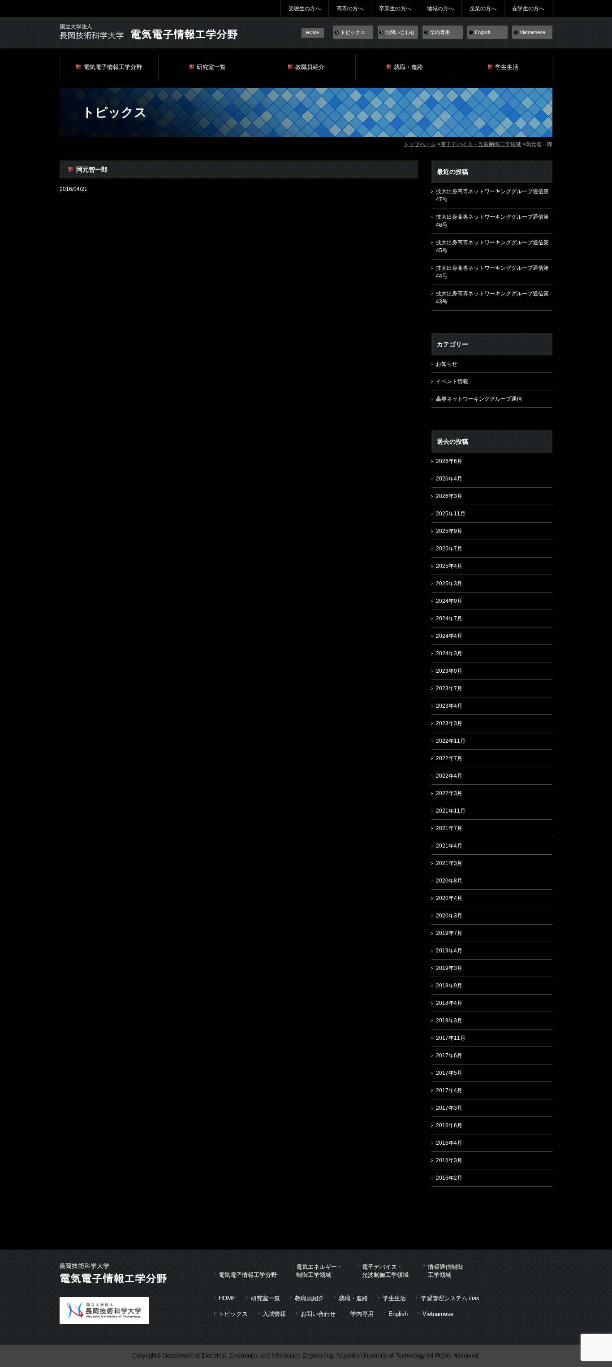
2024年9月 (449, 601)
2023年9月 (449, 671)
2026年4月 (449, 479)
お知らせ (446, 364)
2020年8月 (449, 881)
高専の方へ (349, 8)
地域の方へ (440, 8)
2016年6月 (449, 1125)
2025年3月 (449, 583)
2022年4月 (449, 776)
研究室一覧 (211, 67)
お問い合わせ (400, 32)
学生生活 (506, 67)
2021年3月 (449, 863)
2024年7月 (449, 618)
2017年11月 (450, 1038)
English (483, 32)
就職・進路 (408, 67)
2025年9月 (449, 531)
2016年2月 (449, 1178)
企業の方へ (483, 8)
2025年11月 (450, 513)
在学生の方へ (528, 8)
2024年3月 (449, 653)
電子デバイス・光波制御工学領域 (480, 144)
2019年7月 (449, 933)
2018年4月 (449, 1003)
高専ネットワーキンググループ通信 (479, 399)
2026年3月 (449, 496)
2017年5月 (449, 1073)
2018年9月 (449, 985)
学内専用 (440, 32)
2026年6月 (449, 461)
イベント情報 (452, 381)
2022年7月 (449, 758)
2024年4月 (449, 636)
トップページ (420, 144)
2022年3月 (449, 793)
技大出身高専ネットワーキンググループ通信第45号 (492, 246)
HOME (312, 32)
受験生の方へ (305, 8)
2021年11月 (450, 811)
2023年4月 (449, 706)
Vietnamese (532, 32)
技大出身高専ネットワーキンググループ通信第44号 (492, 272)
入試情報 (274, 1314)
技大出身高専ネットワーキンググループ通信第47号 (492, 195)
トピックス (352, 32)
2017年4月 (449, 1090)
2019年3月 (449, 968)
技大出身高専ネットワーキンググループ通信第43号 (492, 297)
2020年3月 (449, 916)
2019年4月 (449, 950)
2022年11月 (450, 741)
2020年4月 (449, 898)
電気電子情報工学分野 (113, 67)
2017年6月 (449, 1055)
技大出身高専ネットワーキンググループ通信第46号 (492, 221)
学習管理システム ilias (450, 1298)
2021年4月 (449, 846)
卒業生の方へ (395, 8)
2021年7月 (449, 828)
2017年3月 (449, 1108)
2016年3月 (449, 1160)
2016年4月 (449, 1143)
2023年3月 (449, 723)
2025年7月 (449, 548)
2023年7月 (449, 688)
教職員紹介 (309, 67)
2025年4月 (449, 566)
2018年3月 (449, 1020)
